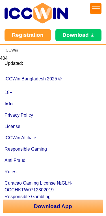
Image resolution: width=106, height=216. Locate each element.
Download (75, 35)
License (12, 126)
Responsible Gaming (26, 149)
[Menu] (95, 8)
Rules (10, 171)
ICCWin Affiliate (20, 137)
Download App (53, 206)
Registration (28, 35)
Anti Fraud (15, 160)
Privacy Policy (19, 115)
